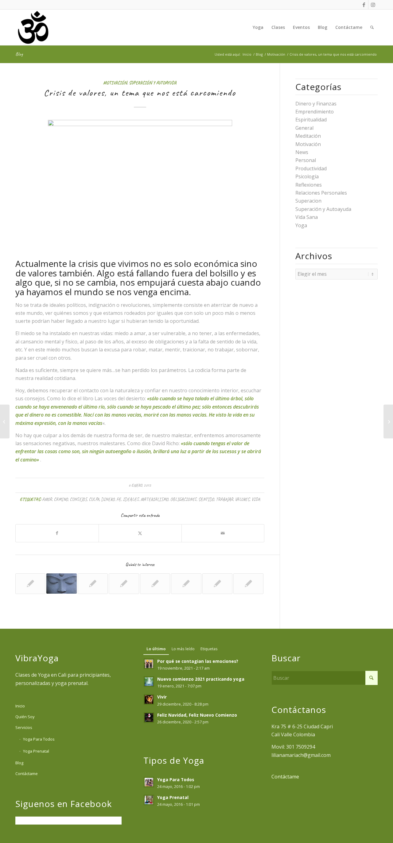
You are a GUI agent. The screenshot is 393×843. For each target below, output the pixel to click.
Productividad (311, 168)
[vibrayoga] (33, 27)
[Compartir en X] (140, 533)
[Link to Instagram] (373, 4)
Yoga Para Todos (39, 739)
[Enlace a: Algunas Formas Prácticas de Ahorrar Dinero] (30, 583)
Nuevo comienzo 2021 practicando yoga (200, 679)
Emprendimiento (314, 111)
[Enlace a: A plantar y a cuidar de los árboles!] (93, 583)
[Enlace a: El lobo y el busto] (155, 583)
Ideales (131, 499)
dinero (108, 499)
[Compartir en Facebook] (57, 533)
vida (255, 499)
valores (242, 499)
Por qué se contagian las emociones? (197, 661)
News (301, 152)
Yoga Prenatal (36, 751)
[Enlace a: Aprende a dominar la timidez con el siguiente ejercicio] (248, 583)
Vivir (162, 697)
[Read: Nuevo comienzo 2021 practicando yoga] (148, 681)
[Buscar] (372, 27)
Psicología (307, 176)
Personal (305, 160)
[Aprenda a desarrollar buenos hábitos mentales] (5, 421)
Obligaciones (183, 499)
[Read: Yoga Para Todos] (148, 782)
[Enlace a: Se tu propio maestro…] (61, 583)
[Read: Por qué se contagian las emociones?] (148, 663)
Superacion (308, 200)
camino (61, 499)
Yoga (301, 225)
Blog (19, 54)
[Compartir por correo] (223, 533)
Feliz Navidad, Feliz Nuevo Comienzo (197, 715)
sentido (206, 499)
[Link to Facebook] (363, 4)
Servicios (23, 727)
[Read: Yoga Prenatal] (148, 799)
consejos (78, 499)
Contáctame (26, 773)
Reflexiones (308, 184)
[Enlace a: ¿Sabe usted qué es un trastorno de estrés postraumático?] (217, 583)
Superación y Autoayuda (153, 82)
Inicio (20, 706)
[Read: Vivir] (148, 699)
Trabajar (224, 499)
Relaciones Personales (321, 192)
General (304, 128)
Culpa (94, 499)
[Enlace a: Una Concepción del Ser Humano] (124, 583)
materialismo (154, 499)
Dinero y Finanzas (316, 103)
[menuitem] (258, 27)
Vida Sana (306, 217)
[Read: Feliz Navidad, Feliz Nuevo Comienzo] (148, 717)
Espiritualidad (311, 119)
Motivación (115, 82)
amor (47, 499)
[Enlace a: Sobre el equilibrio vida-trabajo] (186, 583)
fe (118, 499)
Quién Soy (25, 716)
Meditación (308, 136)
